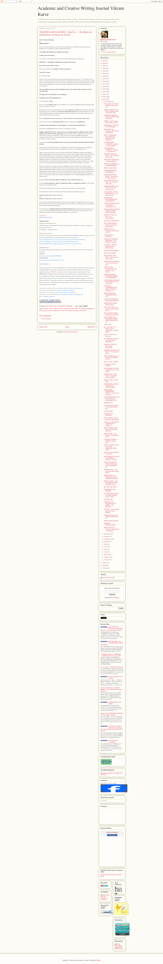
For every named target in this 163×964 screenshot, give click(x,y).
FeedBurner (116, 597)
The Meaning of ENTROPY (108, 235)
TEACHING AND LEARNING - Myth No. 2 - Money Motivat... (111, 144)
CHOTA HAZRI (108, 411)
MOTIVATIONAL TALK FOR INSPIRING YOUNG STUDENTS (112, 643)
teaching (70, 310)
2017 (104, 84)
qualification (56, 310)
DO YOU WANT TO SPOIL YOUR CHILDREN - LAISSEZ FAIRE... (111, 329)
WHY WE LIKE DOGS (110, 487)
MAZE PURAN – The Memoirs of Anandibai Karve (111, 435)
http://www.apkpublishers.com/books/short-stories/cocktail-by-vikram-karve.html (60, 244)
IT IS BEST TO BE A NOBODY (110, 365)
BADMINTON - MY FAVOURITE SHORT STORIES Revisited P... (111, 477)
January (106, 559)
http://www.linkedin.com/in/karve (66, 290)
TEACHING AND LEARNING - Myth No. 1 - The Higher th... (111, 149)
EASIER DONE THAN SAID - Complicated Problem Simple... (110, 375)
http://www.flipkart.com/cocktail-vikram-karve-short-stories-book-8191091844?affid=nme (62, 239)
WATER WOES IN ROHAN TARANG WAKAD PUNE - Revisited (112, 210)
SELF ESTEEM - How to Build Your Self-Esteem (111, 418)
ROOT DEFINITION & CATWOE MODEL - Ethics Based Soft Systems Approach (111, 689)
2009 (104, 565)
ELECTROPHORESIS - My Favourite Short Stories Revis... (111, 225)
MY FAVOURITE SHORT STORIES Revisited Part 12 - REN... (111, 495)
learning (84, 308)
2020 (104, 76)
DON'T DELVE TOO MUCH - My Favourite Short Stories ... (111, 257)
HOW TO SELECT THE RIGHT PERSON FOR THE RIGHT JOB (111, 111)
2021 (104, 73)
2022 (104, 71)
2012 (104, 96)
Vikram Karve (104, 783)
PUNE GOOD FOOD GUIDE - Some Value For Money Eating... (111, 176)
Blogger (98, 960)
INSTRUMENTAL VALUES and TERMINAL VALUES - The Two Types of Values (112, 628)
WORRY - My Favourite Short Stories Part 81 (111, 121)
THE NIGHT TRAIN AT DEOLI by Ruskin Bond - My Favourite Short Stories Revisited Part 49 (112, 728)
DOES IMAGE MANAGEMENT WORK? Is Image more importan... (111, 392)
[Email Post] (76, 306)
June (106, 546)
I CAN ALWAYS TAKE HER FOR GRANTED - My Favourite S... (112, 281)
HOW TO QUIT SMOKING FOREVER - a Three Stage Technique (112, 714)
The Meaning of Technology (113, 741)
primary (41, 310)
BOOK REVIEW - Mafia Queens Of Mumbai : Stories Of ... (111, 429)
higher (72, 308)
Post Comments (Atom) (70, 332)
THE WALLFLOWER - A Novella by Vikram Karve (111, 441)
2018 (104, 81)
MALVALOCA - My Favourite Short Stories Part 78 (111, 230)
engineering (67, 308)
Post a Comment (46, 319)
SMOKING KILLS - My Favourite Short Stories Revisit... (111, 471)
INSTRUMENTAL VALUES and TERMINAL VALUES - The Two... (111, 458)
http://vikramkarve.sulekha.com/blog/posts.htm (71, 294)
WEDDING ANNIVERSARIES (110, 524)
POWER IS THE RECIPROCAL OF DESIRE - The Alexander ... (110, 504)
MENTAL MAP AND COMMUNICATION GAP (110, 294)
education (60, 308)
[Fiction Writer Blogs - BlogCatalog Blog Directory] (119, 948)
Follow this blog (112, 835)
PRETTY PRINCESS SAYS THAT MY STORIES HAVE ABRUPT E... (110, 137)
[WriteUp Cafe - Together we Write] (122, 935)
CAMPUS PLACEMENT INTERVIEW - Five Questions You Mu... (111, 240)
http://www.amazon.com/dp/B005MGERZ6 (50, 256)
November (107, 534)
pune (51, 310)
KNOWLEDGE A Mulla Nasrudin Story (110, 304)
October (106, 536)
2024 (104, 66)
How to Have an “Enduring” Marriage (112, 667)
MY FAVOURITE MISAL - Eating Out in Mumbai (111, 313)
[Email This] (80, 306)
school (62, 310)
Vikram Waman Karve (109, 39)
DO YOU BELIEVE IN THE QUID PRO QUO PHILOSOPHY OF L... (112, 398)
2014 (104, 91)
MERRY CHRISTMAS (110, 168)
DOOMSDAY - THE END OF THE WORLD (111, 126)
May (105, 549)
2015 (104, 89)
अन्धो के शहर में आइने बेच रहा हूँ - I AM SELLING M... (111, 160)
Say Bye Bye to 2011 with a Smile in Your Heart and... (111, 105)
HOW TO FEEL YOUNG (111, 361)
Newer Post (43, 327)
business (46, 308)
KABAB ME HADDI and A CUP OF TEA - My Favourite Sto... (111, 187)
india (76, 308)
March (106, 554)
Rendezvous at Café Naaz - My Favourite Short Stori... (112, 263)
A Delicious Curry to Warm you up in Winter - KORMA (111, 511)
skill (66, 310)
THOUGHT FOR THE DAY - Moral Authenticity (110, 346)
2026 (104, 60)
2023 (104, 68)
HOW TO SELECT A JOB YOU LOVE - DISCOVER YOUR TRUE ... (111, 447)
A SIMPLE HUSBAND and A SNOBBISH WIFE (111, 164)
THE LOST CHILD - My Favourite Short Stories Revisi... (111, 309)
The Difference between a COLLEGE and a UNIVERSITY (111, 340)
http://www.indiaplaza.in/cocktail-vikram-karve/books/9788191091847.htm (58, 241)
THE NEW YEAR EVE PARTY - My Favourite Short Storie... (111, 155)
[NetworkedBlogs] (112, 832)
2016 (104, 86)
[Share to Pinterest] (87, 306)
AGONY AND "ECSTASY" (111, 521)
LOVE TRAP (107, 324)
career (51, 308)
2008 (104, 568)
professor (46, 310)
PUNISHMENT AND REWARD (110, 490)
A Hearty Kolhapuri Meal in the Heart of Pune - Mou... (111, 407)
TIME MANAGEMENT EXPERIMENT (110, 171)
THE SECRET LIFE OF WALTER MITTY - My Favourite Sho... (111, 193)
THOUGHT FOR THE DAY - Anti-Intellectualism (110, 216)
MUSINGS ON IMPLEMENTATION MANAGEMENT (110, 199)
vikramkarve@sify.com (49, 296)
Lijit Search (104, 800)
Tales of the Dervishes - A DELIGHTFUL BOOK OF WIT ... (111, 357)
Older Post (91, 327)
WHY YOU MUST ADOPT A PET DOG (111, 453)
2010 (104, 563)
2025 (104, 63)
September (107, 539)
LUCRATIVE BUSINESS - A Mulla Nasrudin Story (111, 299)
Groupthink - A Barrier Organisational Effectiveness (110, 246)
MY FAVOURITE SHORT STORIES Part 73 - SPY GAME (112, 370)
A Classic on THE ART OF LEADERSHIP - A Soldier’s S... (111, 423)
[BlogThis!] (81, 306)
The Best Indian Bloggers (111, 250)
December (107, 101)
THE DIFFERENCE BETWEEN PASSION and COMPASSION (111, 276)
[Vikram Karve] (114, 792)
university (75, 310)
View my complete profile (108, 52)
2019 (104, 78)
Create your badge (112, 783)
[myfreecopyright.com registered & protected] (112, 774)
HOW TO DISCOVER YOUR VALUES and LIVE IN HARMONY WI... (110, 465)
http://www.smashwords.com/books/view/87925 (51, 260)
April (105, 552)
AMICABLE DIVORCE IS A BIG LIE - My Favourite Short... (111, 351)
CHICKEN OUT (108, 403)
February (107, 557)
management (90, 308)
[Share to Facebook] (85, 306)
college (55, 308)
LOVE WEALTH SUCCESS (108, 414)
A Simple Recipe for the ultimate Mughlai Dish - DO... (111, 516)
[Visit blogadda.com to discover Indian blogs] (104, 886)
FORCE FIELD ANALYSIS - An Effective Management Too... (111, 205)
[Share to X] (83, 306)
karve (79, 308)
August (106, 541)
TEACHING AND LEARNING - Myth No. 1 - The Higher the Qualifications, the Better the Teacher (65, 33)
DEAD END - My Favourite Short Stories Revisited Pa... (111, 131)
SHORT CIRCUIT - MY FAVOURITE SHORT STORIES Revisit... (111, 482)
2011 (104, 99)
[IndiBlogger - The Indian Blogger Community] (121, 914)
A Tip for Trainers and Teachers (110, 335)
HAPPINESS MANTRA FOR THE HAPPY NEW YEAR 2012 (111, 117)
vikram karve (82, 310)
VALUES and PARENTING (111, 221)
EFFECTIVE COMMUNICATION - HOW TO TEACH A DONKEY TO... (111, 288)
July (105, 544)
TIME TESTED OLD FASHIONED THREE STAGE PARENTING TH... (111, 319)
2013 (104, 94)
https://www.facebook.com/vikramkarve (65, 292)
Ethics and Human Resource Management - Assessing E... (111, 529)
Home (67, 327)
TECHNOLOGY (108, 499)
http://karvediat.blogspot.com (75, 288)
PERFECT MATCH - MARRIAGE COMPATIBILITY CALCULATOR (111, 655)
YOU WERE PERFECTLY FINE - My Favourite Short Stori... (111, 182)
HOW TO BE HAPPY (110, 253)
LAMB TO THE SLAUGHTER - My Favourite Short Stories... (110, 269)
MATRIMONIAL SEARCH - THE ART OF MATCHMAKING (112, 385)
